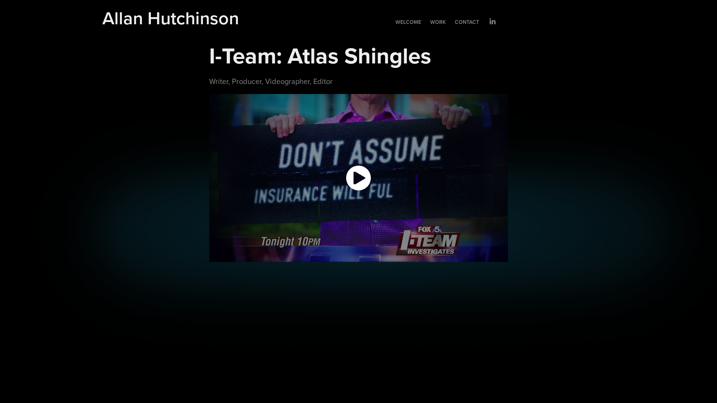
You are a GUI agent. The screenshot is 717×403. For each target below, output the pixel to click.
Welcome (408, 22)
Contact (467, 22)
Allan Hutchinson (170, 18)
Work (438, 22)
